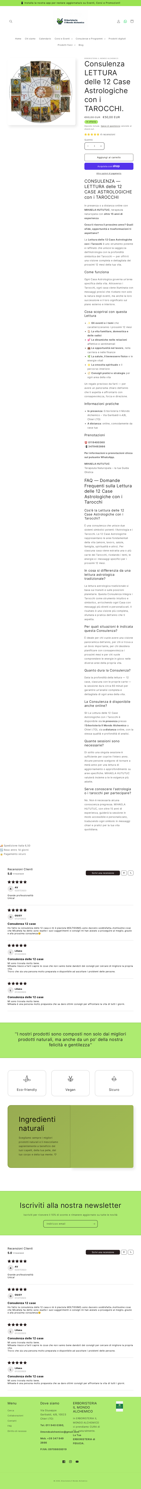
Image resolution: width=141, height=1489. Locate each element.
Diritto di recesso (17, 1431)
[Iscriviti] (94, 1224)
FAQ (10, 1426)
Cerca (11, 1410)
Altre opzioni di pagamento (108, 173)
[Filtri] (124, 873)
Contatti (12, 1421)
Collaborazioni (15, 1415)
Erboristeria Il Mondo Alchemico (74, 1481)
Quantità (88, 140)
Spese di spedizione (110, 126)
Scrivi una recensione (103, 873)
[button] (11, 21)
